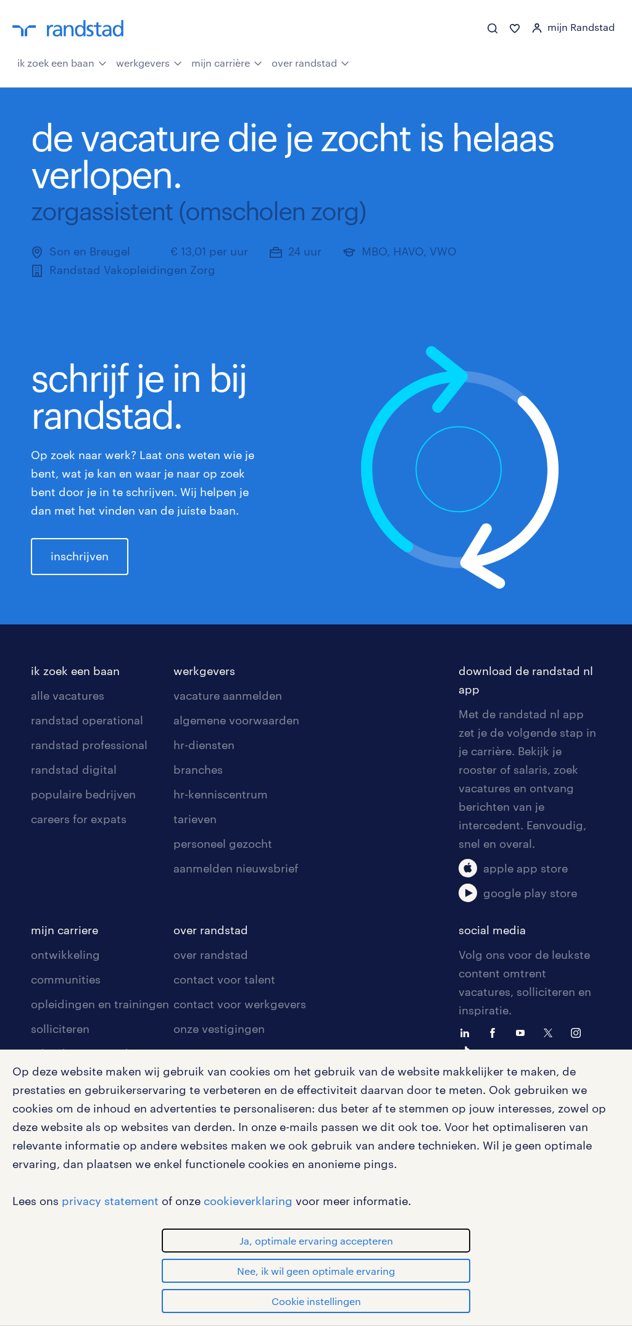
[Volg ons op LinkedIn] (468, 1032)
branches (198, 769)
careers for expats (79, 819)
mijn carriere (64, 930)
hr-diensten (204, 745)
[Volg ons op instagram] (579, 1032)
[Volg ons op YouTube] (523, 1032)
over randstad (304, 62)
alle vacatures (67, 695)
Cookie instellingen (316, 1301)
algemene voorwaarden (236, 720)
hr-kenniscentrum (220, 794)
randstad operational (87, 720)
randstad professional (89, 745)
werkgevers (143, 62)
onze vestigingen (219, 1028)
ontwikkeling (65, 954)
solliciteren (60, 1028)
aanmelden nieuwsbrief (235, 868)
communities (66, 979)
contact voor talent (224, 979)
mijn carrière (220, 62)
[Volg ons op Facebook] (495, 1032)
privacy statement (110, 1201)
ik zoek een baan (55, 62)
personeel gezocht (222, 843)
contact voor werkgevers (239, 1004)
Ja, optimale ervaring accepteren (316, 1240)
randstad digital (74, 769)
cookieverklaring (248, 1201)
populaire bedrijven (83, 794)
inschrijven (80, 556)
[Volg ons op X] (551, 1032)
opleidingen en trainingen (100, 1004)
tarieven (195, 819)
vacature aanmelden (227, 695)
